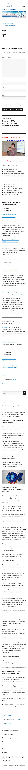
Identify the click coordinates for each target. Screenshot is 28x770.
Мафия (4, 745)
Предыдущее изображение (8, 23)
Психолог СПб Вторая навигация (9, 765)
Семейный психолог (7, 734)
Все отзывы (8, 715)
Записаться (5, 384)
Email (4, 87)
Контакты (4, 752)
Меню (23, 6)
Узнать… (15, 379)
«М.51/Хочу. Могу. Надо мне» (10, 271)
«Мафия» (4, 327)
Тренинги (4, 741)
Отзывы (4, 375)
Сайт (3, 95)
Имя (4, 80)
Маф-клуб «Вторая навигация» (10, 342)
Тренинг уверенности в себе (9, 269)
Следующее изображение (9, 25)
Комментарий (7, 57)
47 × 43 (10, 40)
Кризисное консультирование (10, 730)
